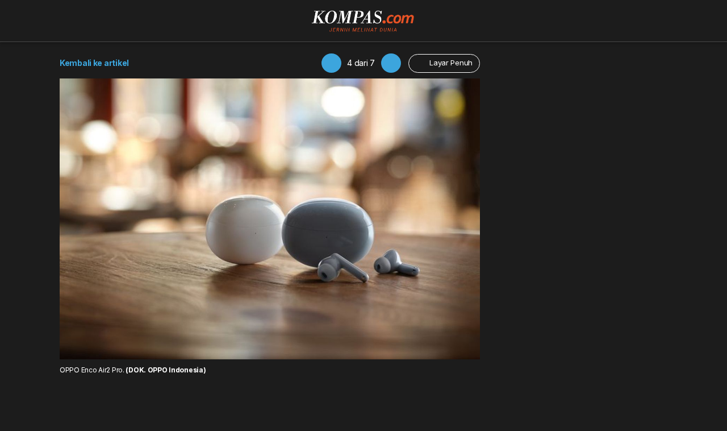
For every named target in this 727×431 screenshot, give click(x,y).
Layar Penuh (450, 62)
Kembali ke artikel (94, 63)
